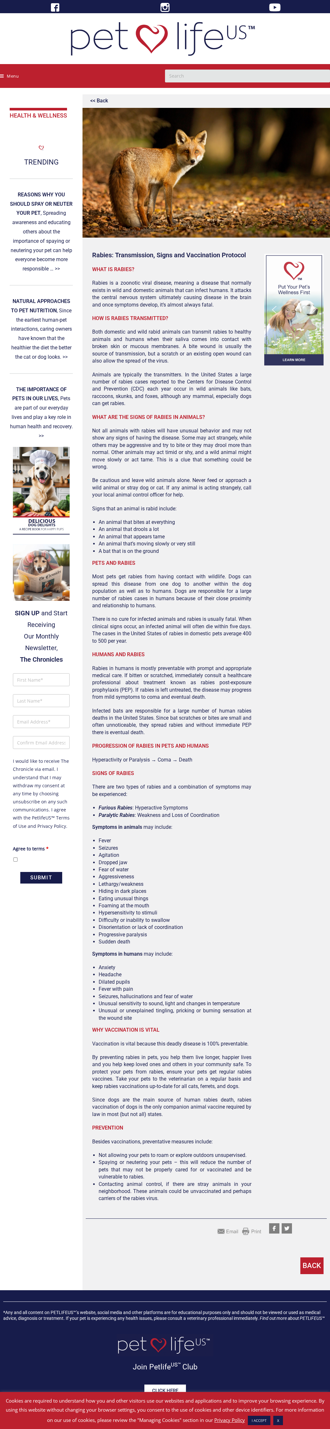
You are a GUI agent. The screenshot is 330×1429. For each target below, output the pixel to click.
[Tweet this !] (287, 1228)
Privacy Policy (51, 826)
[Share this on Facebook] (274, 1228)
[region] (294, 309)
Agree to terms (31, 849)
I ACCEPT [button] (259, 1420)
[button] (294, 309)
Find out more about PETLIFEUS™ (292, 1318)
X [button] (278, 1420)
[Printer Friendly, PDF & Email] (239, 1231)
